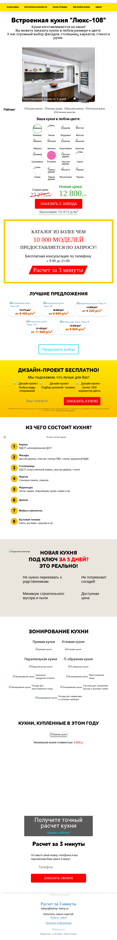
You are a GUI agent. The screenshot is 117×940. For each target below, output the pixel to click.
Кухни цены (13, 7)
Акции (99, 7)
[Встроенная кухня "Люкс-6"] (92, 303)
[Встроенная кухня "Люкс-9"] (75, 321)
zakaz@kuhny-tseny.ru (54, 908)
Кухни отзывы (60, 7)
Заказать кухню (82, 401)
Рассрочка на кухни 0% (35, 7)
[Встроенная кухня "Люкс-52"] (25, 304)
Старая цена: (40, 189)
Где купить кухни (81, 7)
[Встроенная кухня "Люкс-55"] (58, 304)
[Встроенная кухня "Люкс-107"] (42, 323)
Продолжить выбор (58, 349)
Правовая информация (59, 923)
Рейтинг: (10, 109)
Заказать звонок (58, 878)
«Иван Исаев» (70, 934)
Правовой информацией (65, 410)
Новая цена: (71, 186)
